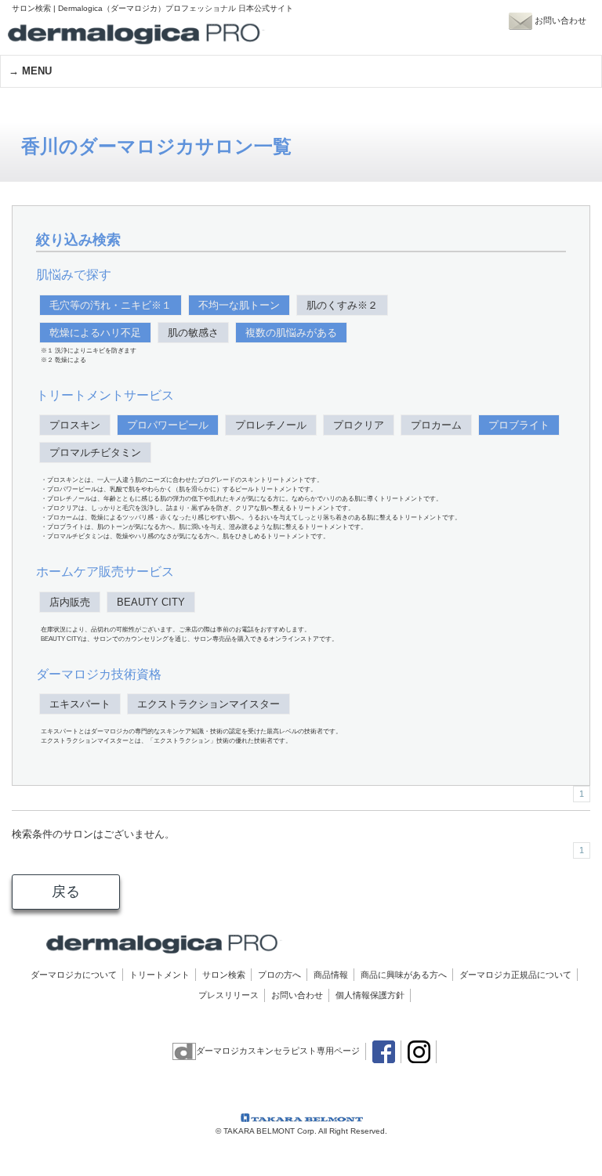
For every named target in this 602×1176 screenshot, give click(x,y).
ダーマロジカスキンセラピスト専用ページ (278, 1050)
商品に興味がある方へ (404, 974)
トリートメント (159, 974)
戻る (66, 891)
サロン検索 (223, 974)
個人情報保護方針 (369, 995)
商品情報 (331, 974)
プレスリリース (228, 995)
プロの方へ (279, 974)
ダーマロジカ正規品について (515, 974)
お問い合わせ (297, 995)
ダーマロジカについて (74, 974)
